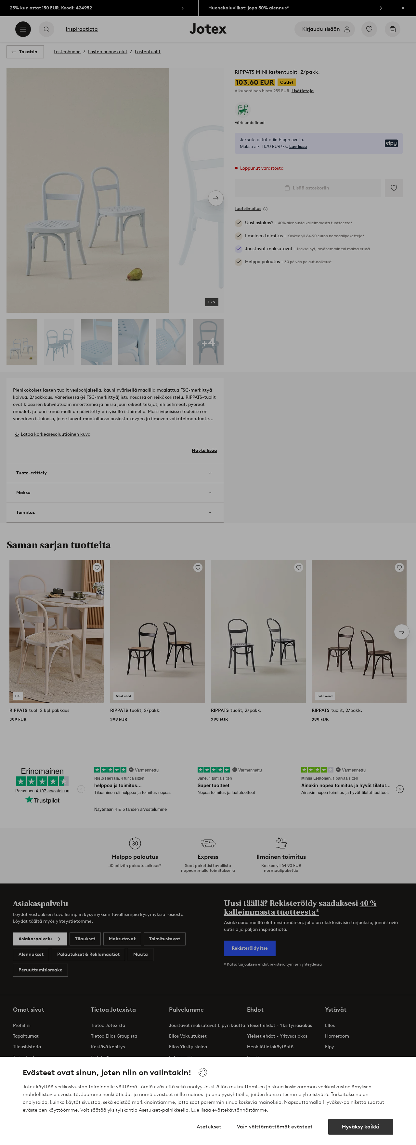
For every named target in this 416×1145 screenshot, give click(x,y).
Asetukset (209, 1127)
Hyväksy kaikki (361, 1127)
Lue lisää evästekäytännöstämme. (229, 1110)
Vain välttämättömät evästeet (275, 1127)
